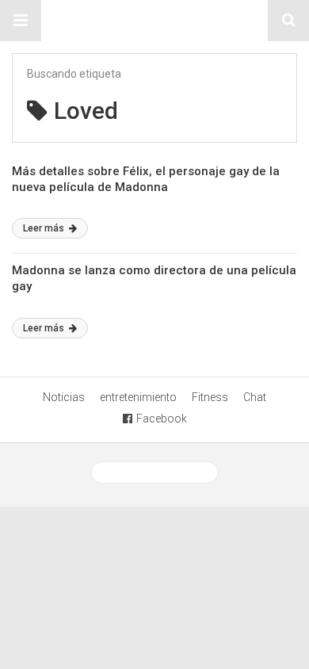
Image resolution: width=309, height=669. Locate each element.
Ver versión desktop (160, 472)
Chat (254, 397)
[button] (20, 20)
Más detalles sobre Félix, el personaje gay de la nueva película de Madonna (146, 179)
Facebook (161, 418)
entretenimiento (138, 397)
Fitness (210, 397)
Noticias (64, 397)
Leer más (45, 228)
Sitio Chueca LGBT (154, 20)
